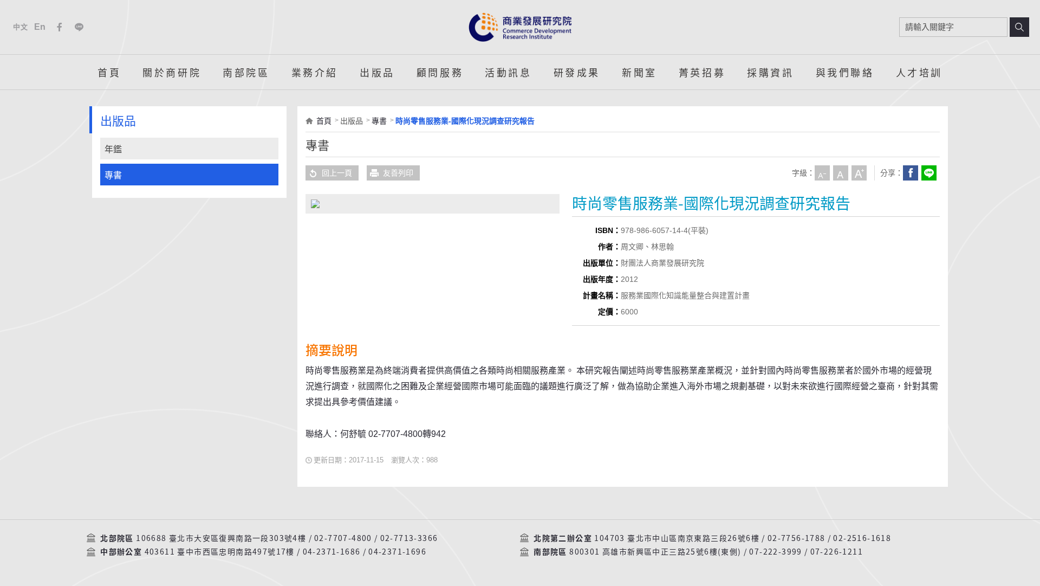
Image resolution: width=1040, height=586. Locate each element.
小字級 (822, 173)
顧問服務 (440, 72)
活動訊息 (508, 72)
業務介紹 (314, 72)
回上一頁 (337, 173)
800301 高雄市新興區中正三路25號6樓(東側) (655, 552)
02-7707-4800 (343, 538)
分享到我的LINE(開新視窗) (929, 173)
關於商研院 (171, 72)
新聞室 (639, 72)
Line (79, 27)
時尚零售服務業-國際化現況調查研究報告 (465, 121)
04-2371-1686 (332, 552)
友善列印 (398, 173)
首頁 (109, 72)
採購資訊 (770, 72)
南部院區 (246, 72)
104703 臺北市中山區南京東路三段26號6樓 (676, 538)
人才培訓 (919, 72)
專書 (113, 175)
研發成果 (577, 72)
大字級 (859, 173)
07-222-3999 (775, 552)
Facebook (59, 27)
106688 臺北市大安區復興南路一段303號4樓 (221, 538)
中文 (20, 27)
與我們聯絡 (845, 72)
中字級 (840, 173)
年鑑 (113, 149)
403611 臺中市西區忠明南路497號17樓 (220, 552)
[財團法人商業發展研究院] (520, 27)
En (40, 26)
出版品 (377, 72)
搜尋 (1019, 27)
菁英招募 (702, 72)
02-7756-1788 (797, 538)
